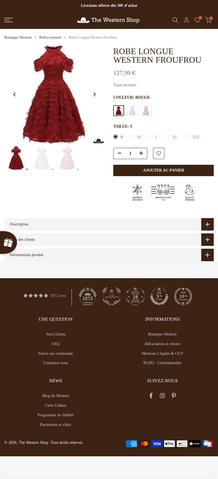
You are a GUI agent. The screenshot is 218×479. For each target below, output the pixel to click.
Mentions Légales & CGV (162, 353)
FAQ (55, 344)
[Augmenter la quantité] (143, 153)
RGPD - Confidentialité (162, 363)
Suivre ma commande (55, 353)
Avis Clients (55, 334)
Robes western (50, 37)
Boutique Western (18, 37)
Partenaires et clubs (55, 425)
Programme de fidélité (55, 415)
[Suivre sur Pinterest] (174, 397)
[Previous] (15, 94)
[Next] (94, 94)
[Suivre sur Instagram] (162, 397)
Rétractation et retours (162, 344)
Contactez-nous (55, 363)
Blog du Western (55, 396)
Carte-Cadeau (55, 405)
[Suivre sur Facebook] (151, 397)
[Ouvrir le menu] (36, 20)
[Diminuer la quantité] (118, 153)
